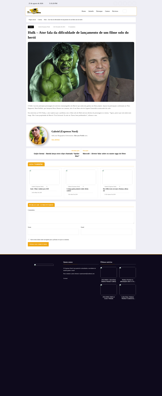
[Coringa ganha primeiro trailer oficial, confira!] (81, 177)
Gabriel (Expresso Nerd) (44, 27)
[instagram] (129, 3)
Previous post (75, 150)
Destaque (99, 11)
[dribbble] (125, 3)
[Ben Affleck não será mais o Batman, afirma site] (117, 177)
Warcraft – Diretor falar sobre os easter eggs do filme (104, 154)
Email (82, 227)
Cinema (31, 27)
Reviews (115, 11)
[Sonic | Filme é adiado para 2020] (45, 177)
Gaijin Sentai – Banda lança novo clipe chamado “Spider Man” (56, 155)
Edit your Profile (79, 135)
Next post (85, 150)
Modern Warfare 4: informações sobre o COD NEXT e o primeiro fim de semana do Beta (127, 280)
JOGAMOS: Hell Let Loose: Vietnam (109, 297)
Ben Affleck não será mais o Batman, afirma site (115, 189)
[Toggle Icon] (133, 11)
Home (84, 11)
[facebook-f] (115, 3)
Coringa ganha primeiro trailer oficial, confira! (77, 189)
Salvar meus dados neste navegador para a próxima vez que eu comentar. (49, 239)
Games (107, 11)
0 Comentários (71, 27)
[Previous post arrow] (28, 153)
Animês (91, 11)
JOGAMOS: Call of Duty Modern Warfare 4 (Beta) (108, 280)
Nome (29, 227)
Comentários (31, 210)
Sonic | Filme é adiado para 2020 (39, 189)
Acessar (65, 278)
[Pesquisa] (124, 11)
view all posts (55, 139)
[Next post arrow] (133, 153)
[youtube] (134, 3)
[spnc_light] (129, 11)
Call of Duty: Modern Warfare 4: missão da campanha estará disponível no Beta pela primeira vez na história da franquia (128, 297)
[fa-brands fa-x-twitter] (120, 3)
